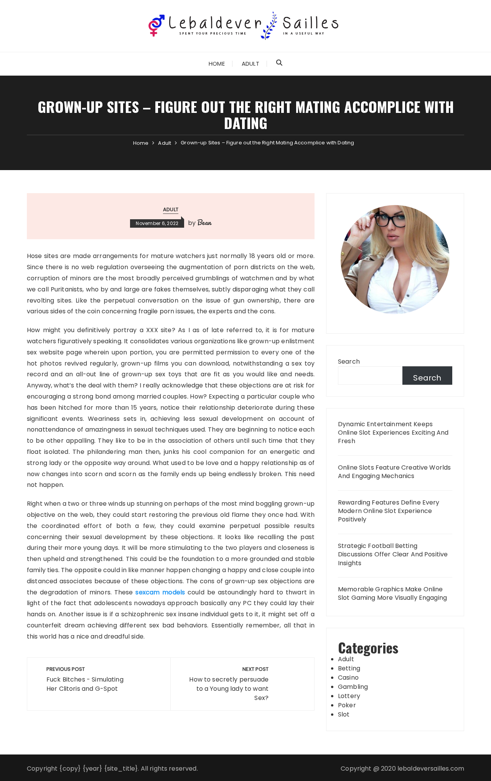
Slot (344, 714)
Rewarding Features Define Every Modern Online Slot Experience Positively (389, 511)
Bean (204, 222)
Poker (347, 705)
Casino (348, 677)
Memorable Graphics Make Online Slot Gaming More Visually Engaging (392, 593)
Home (217, 64)
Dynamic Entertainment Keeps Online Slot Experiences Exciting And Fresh (393, 433)
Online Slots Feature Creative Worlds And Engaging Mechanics (394, 471)
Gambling (353, 686)
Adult (250, 64)
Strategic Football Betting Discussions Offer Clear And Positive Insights (393, 555)
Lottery (349, 696)
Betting (349, 668)
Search (349, 361)
